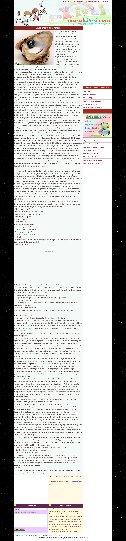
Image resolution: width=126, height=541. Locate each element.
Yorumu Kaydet (19, 529)
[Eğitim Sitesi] (97, 137)
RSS (56, 535)
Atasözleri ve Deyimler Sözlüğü (94, 147)
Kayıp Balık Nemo (90, 94)
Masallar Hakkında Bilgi (33, 535)
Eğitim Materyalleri (90, 141)
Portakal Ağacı (89, 98)
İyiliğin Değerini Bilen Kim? (93, 107)
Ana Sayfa (68, 1)
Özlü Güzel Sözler (90, 150)
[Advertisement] (48, 267)
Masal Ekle (79, 1)
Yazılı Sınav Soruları (90, 157)
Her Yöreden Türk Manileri (93, 160)
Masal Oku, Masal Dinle (33, 11)
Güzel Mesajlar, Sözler (91, 144)
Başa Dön (85, 537)
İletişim (106, 1)
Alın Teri (87, 91)
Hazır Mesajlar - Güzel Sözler (93, 163)
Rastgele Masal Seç (93, 1)
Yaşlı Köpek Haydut (90, 104)
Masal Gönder (47, 535)
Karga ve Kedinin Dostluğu (93, 101)
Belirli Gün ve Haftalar (91, 153)
